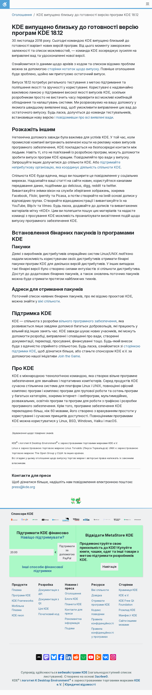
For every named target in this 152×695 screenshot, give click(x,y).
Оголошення (22, 15)
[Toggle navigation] (147, 4)
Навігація (109, 566)
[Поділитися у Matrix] (39, 655)
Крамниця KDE (128, 589)
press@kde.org (23, 487)
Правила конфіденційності (102, 621)
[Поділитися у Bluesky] (54, 655)
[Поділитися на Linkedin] (69, 655)
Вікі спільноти (100, 589)
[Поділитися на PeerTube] (98, 655)
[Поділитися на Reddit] (76, 655)
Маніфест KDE (128, 615)
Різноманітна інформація (73, 620)
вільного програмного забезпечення (88, 321)
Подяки (70, 628)
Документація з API (48, 592)
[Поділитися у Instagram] (113, 655)
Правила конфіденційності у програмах (102, 632)
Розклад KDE (127, 610)
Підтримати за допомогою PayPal (67, 552)
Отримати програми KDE (100, 602)
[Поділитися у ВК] (106, 655)
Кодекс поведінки (97, 612)
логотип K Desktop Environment (46, 680)
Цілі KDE (43, 608)
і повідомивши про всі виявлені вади (83, 117)
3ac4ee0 (101, 676)
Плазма (17, 589)
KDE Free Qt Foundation (126, 602)
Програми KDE (21, 595)
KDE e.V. (124, 595)
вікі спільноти (49, 301)
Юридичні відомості (80, 684)
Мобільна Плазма (18, 608)
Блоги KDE (71, 598)
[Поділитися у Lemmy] (83, 655)
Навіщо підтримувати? (42, 537)
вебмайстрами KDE (72, 672)
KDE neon (18, 615)
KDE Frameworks (22, 600)
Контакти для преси (73, 611)
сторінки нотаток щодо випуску (73, 69)
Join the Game (69, 356)
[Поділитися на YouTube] (91, 655)
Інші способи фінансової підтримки (42, 569)
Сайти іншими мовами (127, 622)
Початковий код (48, 614)
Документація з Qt (48, 601)
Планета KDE (73, 604)
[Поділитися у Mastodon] (46, 655)
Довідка (96, 595)
